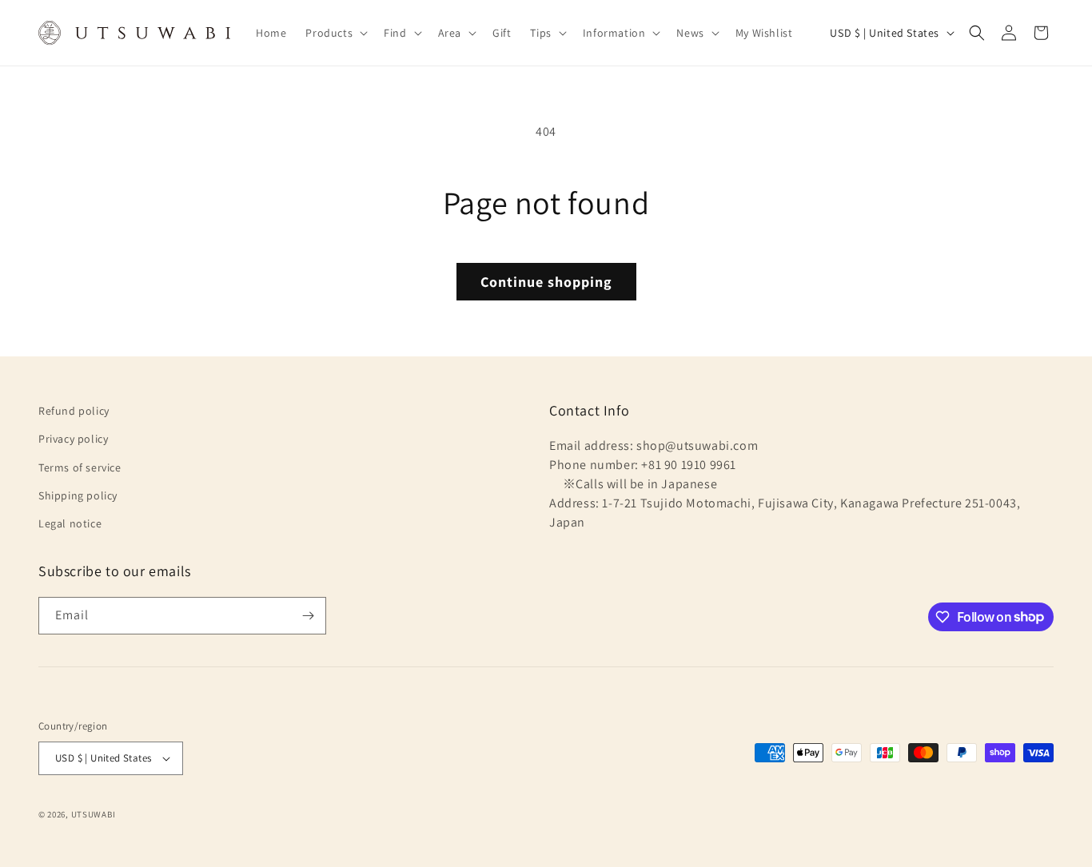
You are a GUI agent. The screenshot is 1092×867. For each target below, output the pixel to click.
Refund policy (74, 411)
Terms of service (80, 467)
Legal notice (70, 523)
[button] (335, 33)
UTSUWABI (93, 814)
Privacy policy (73, 439)
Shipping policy (78, 495)
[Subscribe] (307, 615)
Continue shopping (546, 281)
